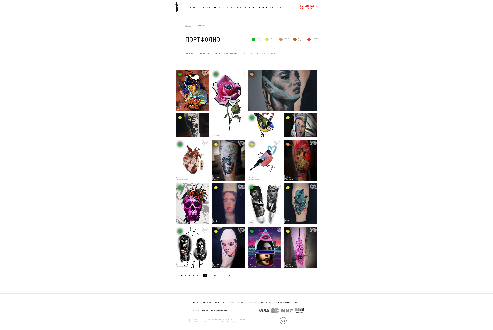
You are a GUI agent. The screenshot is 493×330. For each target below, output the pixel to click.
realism (204, 53)
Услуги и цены (209, 7)
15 (229, 276)
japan (216, 53)
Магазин (249, 7)
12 (215, 276)
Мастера (223, 7)
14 (224, 276)
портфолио (230, 302)
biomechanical (271, 53)
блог (263, 302)
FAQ (279, 7)
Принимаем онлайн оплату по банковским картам (208, 311)
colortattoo (250, 53)
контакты (253, 302)
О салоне (193, 7)
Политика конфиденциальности (288, 302)
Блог (272, 7)
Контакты (262, 7)
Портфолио (237, 7)
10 (205, 276)
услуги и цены (205, 302)
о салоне (192, 302)
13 (220, 276)
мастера (218, 302)
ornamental (231, 53)
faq (270, 302)
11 (210, 276)
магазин (241, 302)
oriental (190, 53)
